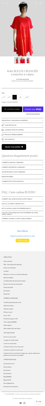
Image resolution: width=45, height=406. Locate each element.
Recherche (7, 294)
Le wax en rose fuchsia (10, 343)
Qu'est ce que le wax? (10, 337)
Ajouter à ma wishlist (12, 147)
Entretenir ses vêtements (11, 386)
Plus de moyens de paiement (33, 114)
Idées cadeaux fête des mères (12, 328)
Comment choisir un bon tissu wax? (14, 347)
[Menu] (2, 3)
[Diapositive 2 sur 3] (22, 60)
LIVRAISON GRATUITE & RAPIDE (14, 130)
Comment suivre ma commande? (13, 162)
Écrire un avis (22, 240)
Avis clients (7, 290)
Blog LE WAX (7, 380)
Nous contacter (8, 261)
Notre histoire (8, 367)
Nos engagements (9, 383)
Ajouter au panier (13, 109)
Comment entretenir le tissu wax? (13, 350)
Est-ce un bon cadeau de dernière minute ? (16, 208)
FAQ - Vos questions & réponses (13, 264)
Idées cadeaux (8, 325)
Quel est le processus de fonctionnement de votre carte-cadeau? (20, 213)
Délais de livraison (9, 305)
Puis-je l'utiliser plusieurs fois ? (13, 204)
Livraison (6, 271)
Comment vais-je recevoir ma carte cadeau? (17, 199)
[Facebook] (20, 403)
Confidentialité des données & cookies (15, 281)
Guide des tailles (8, 287)
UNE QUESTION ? (10, 139)
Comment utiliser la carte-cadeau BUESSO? (17, 218)
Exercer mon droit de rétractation (13, 284)
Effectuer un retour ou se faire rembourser (16, 274)
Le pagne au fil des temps (11, 340)
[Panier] (41, 3)
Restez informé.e (7, 177)
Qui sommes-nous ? (9, 363)
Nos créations (7, 373)
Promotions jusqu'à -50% (11, 319)
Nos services (7, 370)
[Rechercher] (7, 3)
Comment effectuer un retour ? (13, 181)
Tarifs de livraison (8, 309)
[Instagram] (24, 403)
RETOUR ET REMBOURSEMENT (14, 134)
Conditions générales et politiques (22, 398)
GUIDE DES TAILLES (10, 125)
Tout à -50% (7, 315)
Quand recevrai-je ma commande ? (14, 172)
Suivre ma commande (10, 268)
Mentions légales (8, 277)
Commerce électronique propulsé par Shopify (28, 394)
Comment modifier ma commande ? (13, 167)
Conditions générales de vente (12, 302)
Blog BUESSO (8, 377)
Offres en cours (8, 312)
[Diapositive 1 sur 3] (17, 60)
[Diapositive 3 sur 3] (28, 60)
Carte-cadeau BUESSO (10, 322)
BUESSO (11, 394)
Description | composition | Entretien (15, 120)
